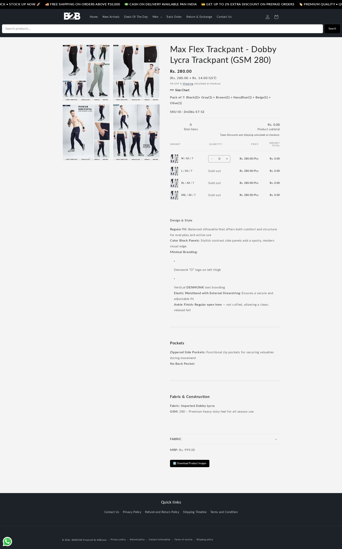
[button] (157, 17)
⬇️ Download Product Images (189, 463)
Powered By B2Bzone (95, 540)
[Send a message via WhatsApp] (7, 541)
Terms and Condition (224, 512)
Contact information (159, 540)
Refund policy (137, 540)
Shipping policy (205, 540)
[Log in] (267, 17)
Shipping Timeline (194, 512)
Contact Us (111, 512)
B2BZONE (77, 540)
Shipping (188, 83)
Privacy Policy (132, 512)
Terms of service (183, 540)
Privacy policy (118, 540)
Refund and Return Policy (162, 512)
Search (332, 28)
